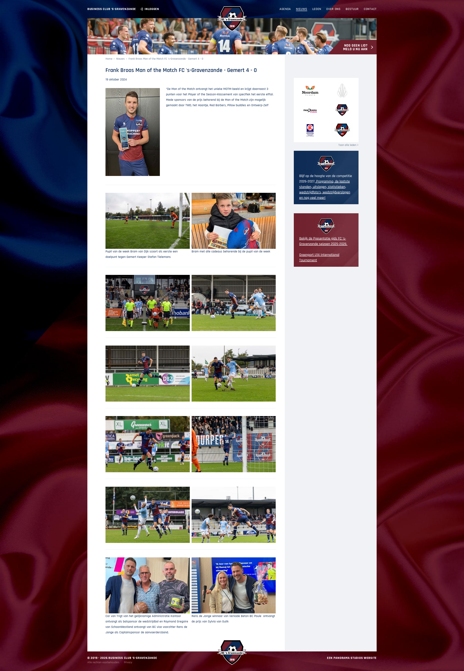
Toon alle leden (347, 145)
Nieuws (120, 59)
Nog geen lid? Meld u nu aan (355, 47)
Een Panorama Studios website (352, 658)
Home (108, 59)
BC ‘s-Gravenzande (232, 18)
